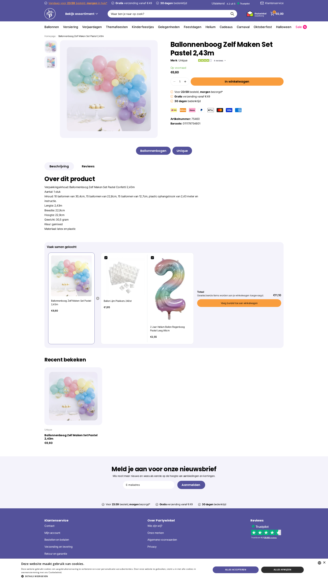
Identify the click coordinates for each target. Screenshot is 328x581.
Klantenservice (56, 520)
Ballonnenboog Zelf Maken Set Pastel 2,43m (70, 437)
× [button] (324, 562)
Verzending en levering (58, 546)
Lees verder (68, 572)
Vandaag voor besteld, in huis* (78, 3)
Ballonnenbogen (153, 151)
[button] (185, 81)
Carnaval (243, 27)
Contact (49, 525)
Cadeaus (226, 27)
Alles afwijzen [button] (282, 569)
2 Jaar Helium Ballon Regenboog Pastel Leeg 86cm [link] (167, 328)
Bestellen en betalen (56, 539)
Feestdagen (192, 27)
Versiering (70, 27)
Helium (211, 27)
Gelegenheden (169, 27)
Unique (183, 60)
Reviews (257, 520)
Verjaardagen (92, 27)
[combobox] (319, 563)
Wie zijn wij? (154, 525)
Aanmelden (191, 485)
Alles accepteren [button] (235, 569)
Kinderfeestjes (143, 27)
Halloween (283, 27)
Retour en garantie (55, 553)
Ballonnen (51, 27)
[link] (71, 275)
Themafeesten (117, 27)
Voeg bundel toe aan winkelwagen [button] (239, 303)
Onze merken (155, 532)
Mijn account (52, 532)
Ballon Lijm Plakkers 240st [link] (118, 300)
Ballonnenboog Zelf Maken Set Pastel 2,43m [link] (71, 302)
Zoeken (232, 14)
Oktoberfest (263, 27)
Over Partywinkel (161, 520)
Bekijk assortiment (80, 14)
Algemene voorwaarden (162, 539)
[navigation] (50, 46)
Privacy (152, 546)
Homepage (50, 36)
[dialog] (164, 570)
